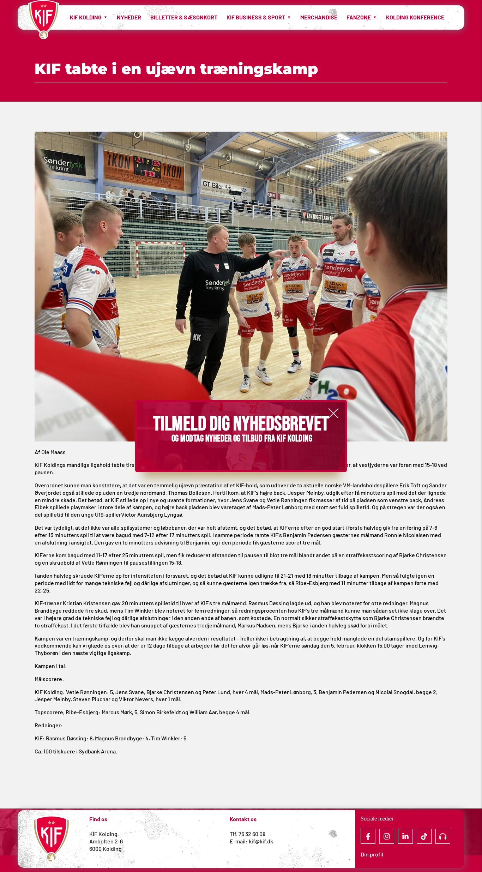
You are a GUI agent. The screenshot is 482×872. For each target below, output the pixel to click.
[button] (333, 413)
